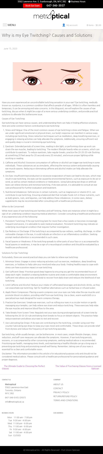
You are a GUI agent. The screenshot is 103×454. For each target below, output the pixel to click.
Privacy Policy (61, 392)
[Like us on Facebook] (70, 6)
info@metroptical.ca (14, 402)
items (94, 25)
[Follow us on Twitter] (74, 6)
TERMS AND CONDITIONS (65, 400)
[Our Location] (78, 6)
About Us (58, 384)
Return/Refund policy (65, 396)
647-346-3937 (56, 5)
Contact (58, 388)
